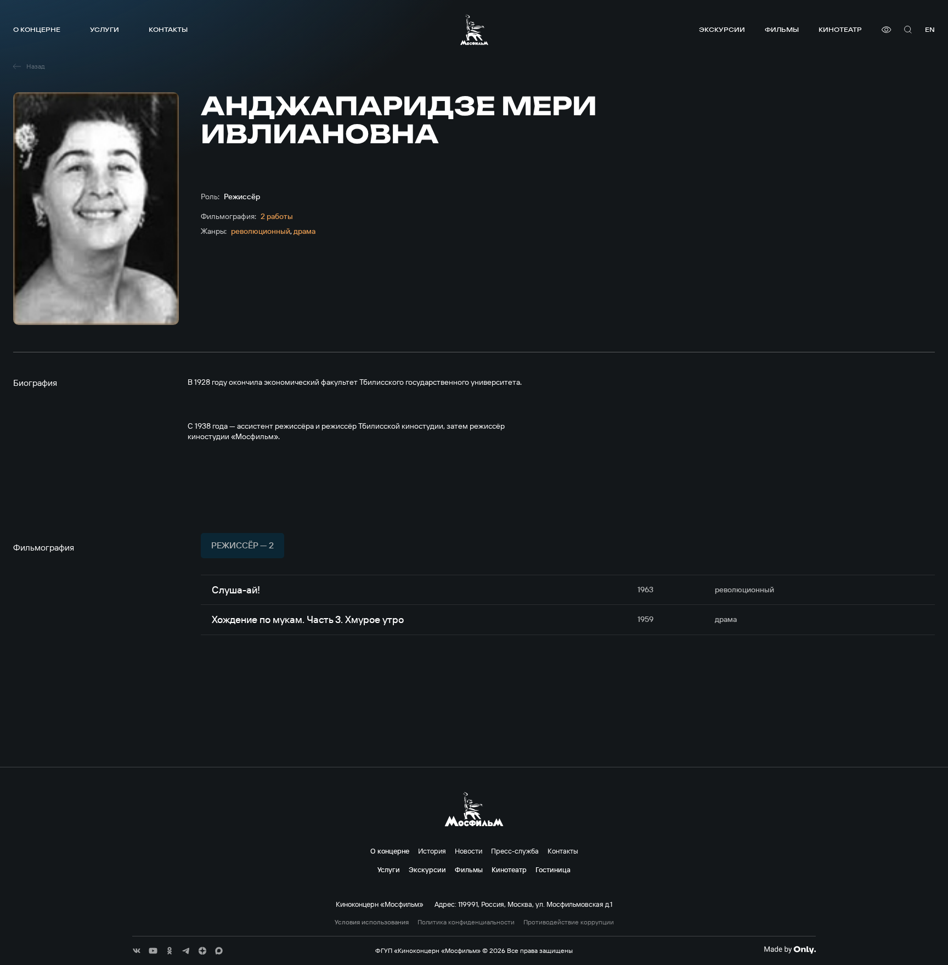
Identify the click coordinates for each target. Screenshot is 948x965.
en (930, 29)
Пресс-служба (515, 850)
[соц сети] (136, 950)
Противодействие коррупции (568, 922)
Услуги (104, 29)
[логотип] (474, 29)
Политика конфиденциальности (466, 922)
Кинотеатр (840, 29)
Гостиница (553, 869)
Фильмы (782, 29)
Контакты (168, 29)
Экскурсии (722, 29)
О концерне (36, 29)
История (432, 850)
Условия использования (372, 922)
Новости (468, 850)
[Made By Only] (790, 949)
